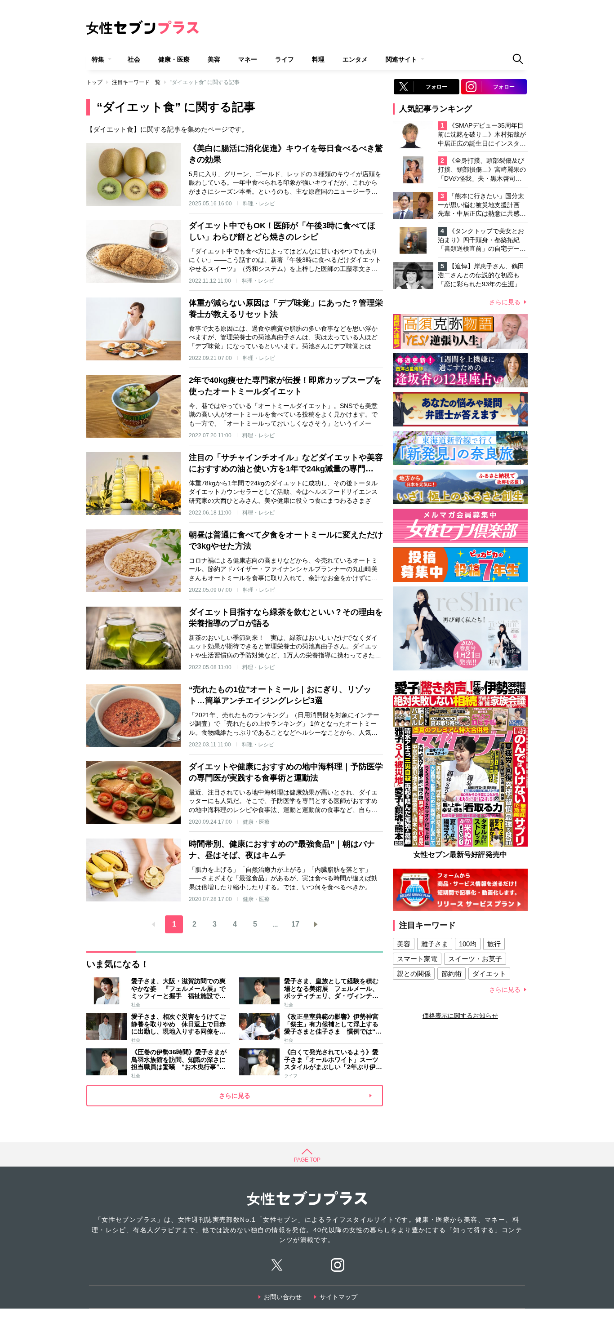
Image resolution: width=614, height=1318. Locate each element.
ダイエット (489, 973)
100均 (467, 944)
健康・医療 (174, 59)
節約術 (451, 973)
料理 (318, 59)
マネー (247, 59)
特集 (98, 59)
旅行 (494, 944)
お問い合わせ (283, 1297)
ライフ (284, 59)
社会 (134, 59)
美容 (214, 59)
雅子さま (434, 944)
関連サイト (401, 59)
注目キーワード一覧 (136, 82)
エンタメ (355, 59)
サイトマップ (338, 1297)
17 (295, 924)
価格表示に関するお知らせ (460, 1015)
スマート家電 (417, 959)
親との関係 (414, 973)
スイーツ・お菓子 (475, 959)
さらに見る (505, 302)
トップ (94, 82)
